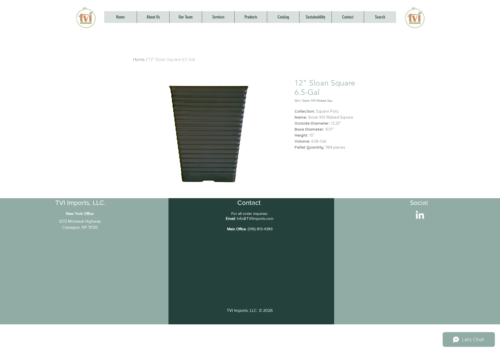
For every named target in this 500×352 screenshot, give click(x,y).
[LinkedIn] (420, 215)
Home (139, 59)
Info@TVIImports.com (255, 218)
